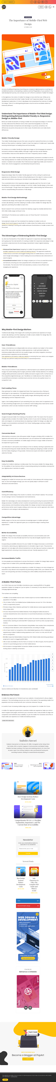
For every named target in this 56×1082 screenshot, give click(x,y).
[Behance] (26, 1008)
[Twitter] (35, 2)
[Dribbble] (30, 1008)
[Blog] (4, 7)
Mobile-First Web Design (8, 720)
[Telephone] (49, 7)
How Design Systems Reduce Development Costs (28, 798)
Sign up (28, 1059)
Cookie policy (14, 1076)
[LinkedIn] (38, 2)
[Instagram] (42, 2)
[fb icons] (31, 2)
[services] (28, 991)
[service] (28, 937)
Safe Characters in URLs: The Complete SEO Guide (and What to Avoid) (34, 884)
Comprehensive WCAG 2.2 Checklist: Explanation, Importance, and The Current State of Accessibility (28, 822)
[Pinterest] (46, 2)
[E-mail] (46, 7)
